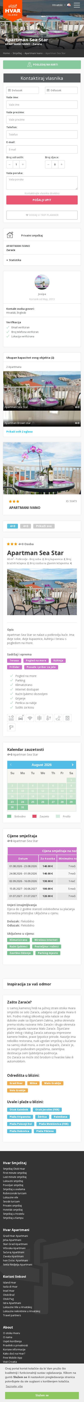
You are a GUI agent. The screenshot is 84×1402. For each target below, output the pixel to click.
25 (32, 802)
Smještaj (17, 53)
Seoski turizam (11, 1201)
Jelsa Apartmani (12, 1240)
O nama (7, 1337)
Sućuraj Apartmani (13, 1252)
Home (6, 53)
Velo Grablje (17, 1090)
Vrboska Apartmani (14, 1248)
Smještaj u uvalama (14, 1189)
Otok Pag (8, 1299)
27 (53, 802)
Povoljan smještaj (13, 1185)
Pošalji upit (42, 200)
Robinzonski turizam (15, 1193)
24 (22, 802)
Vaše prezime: (15, 112)
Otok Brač (9, 1295)
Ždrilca (42, 1116)
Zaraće (37, 44)
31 (22, 807)
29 (71, 802)
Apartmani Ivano (34, 53)
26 (42, 802)
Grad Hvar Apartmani (15, 1236)
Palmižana (60, 1116)
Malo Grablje (52, 1083)
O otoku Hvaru (11, 1333)
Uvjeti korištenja (12, 1341)
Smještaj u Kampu (13, 1218)
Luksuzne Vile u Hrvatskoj (17, 1307)
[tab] (42, 403)
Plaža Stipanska (20, 1116)
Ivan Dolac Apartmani (15, 1260)
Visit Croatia (10, 1362)
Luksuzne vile (10, 1197)
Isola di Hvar (10, 1286)
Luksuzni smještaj (13, 1181)
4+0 (12, 526)
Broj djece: (52, 157)
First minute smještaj (15, 1173)
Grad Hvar (16, 1083)
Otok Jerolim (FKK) (47, 1109)
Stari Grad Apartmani (15, 1244)
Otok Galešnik (19, 1109)
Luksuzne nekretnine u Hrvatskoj (21, 1311)
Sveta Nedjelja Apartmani (17, 1264)
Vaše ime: (12, 97)
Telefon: (11, 127)
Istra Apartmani (12, 1303)
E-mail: (10, 142)
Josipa (42, 294)
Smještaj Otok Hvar (14, 1168)
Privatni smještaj (12, 1205)
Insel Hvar (8, 1290)
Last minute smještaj (15, 1177)
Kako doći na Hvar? (14, 1353)
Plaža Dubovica (19, 1131)
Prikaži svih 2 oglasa (19, 431)
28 (62, 802)
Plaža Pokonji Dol (21, 1124)
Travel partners (12, 1315)
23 (12, 802)
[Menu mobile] (77, 6)
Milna (33, 1083)
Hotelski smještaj (13, 1209)
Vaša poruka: (14, 173)
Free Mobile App (12, 1357)
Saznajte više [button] (14, 1386)
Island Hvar (9, 1282)
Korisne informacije (14, 1349)
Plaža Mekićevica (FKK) (54, 1124)
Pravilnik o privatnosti (15, 1345)
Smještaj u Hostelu (13, 1214)
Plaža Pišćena (45, 1131)
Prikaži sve (44, 526)
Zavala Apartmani (13, 1256)
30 (12, 807)
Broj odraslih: (15, 157)
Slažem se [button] (42, 1395)
